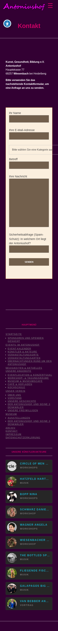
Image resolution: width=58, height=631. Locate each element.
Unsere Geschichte (22, 401)
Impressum (13, 434)
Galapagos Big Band (35, 586)
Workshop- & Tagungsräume (28, 378)
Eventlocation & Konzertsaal (30, 375)
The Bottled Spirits (35, 555)
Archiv (10, 428)
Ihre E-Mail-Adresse (22, 130)
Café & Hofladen (20, 384)
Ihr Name (15, 113)
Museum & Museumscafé (25, 381)
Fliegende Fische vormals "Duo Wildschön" (35, 570)
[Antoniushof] (24, 6)
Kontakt (12, 431)
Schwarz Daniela (35, 509)
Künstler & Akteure (22, 352)
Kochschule (16, 387)
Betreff (13, 159)
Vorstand (15, 398)
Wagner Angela (34, 524)
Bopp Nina (28, 494)
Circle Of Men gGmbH (35, 463)
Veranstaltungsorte (23, 355)
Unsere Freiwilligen (23, 410)
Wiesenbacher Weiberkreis (35, 540)
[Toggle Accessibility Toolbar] (7, 23)
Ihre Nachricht (18, 176)
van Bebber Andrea (35, 601)
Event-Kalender (19, 348)
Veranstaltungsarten (24, 358)
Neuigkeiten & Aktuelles (24, 368)
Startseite (14, 334)
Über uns (14, 395)
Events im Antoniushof (23, 345)
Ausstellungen (19, 418)
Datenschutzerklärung (23, 437)
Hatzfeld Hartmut (35, 479)
